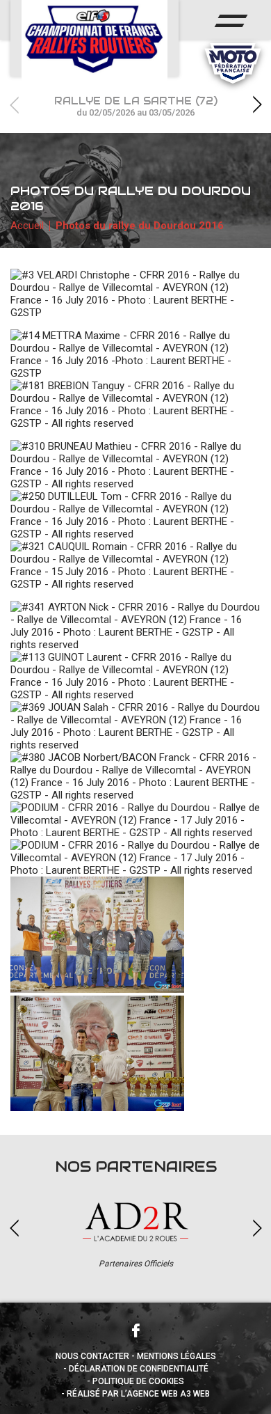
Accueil (27, 225)
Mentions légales (176, 1356)
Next (257, 105)
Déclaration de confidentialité (138, 1369)
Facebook (135, 1330)
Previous (14, 105)
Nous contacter (92, 1356)
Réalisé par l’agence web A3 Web (138, 1394)
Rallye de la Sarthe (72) (135, 106)
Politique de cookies (138, 1381)
